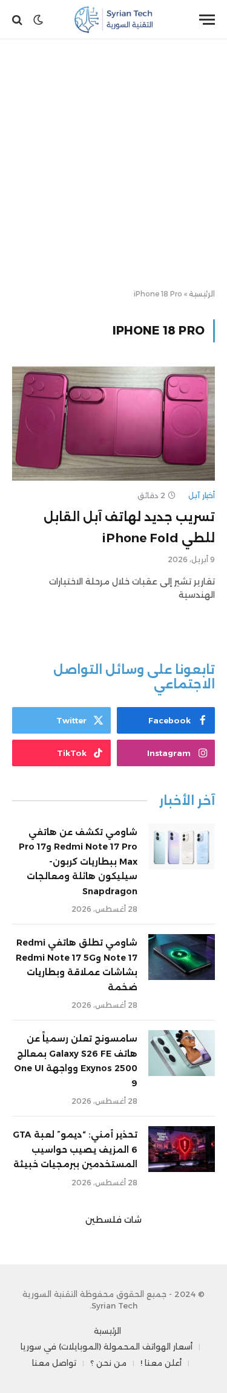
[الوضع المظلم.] (38, 19)
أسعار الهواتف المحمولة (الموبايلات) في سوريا (106, 1346)
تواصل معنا (54, 1363)
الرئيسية (202, 293)
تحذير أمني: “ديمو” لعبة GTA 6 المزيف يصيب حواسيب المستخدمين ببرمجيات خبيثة (75, 1149)
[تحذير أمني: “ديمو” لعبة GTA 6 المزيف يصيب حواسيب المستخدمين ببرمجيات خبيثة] (181, 1149)
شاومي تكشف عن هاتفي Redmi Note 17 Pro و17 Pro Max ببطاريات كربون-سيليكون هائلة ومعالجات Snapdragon (78, 862)
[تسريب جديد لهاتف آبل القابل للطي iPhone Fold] (113, 423)
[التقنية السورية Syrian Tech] (113, 19)
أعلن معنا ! (161, 1363)
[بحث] (18, 19)
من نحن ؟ (108, 1363)
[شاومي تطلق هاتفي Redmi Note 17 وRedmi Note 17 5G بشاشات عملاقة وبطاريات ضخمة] (181, 957)
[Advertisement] (113, 164)
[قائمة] (207, 19)
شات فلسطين (113, 1219)
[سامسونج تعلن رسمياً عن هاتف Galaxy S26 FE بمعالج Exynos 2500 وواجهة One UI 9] (181, 1053)
